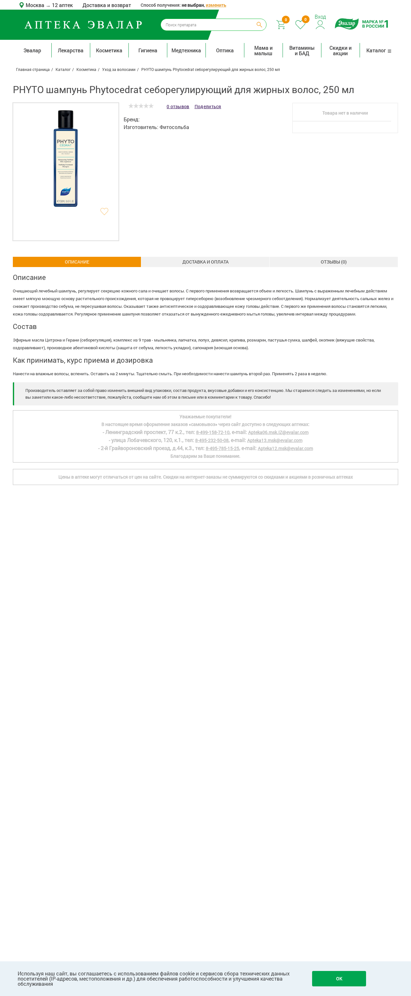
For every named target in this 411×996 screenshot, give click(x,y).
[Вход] (320, 24)
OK (339, 978)
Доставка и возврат (107, 5)
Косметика (109, 50)
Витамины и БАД (302, 50)
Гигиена (147, 50)
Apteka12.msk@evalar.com (285, 448)
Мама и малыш (263, 50)
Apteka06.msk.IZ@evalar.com (278, 432)
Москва (36, 5)
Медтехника (186, 50)
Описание (77, 262)
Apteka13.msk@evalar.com (274, 440)
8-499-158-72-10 (213, 432)
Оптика (225, 50)
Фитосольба (174, 127)
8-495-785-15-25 (222, 448)
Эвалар (32, 50)
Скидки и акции (340, 50)
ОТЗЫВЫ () (334, 262)
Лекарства (70, 50)
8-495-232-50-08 (212, 440)
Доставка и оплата (205, 262)
